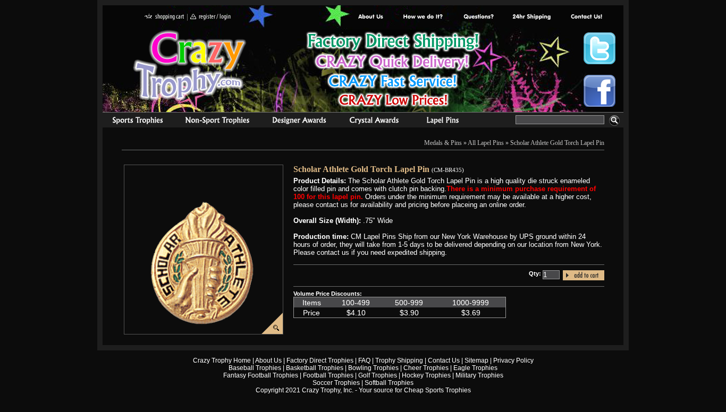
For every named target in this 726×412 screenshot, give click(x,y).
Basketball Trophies (314, 368)
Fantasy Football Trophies (260, 375)
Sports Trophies (133, 121)
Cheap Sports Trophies (437, 390)
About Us (371, 17)
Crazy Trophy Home (222, 360)
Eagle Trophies (475, 368)
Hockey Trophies (426, 375)
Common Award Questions (478, 17)
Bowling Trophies (373, 368)
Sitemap (476, 360)
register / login (210, 17)
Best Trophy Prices (393, 71)
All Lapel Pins (486, 143)
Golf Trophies (377, 375)
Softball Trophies (389, 383)
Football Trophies (328, 375)
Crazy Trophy (190, 65)
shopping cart (164, 17)
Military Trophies (479, 375)
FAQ (364, 360)
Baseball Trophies (255, 368)
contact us (586, 17)
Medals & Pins (445, 121)
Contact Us (444, 360)
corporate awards (299, 121)
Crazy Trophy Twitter (599, 48)
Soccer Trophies (336, 383)
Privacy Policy (513, 360)
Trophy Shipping (399, 360)
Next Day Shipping (531, 17)
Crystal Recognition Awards (374, 121)
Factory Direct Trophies (423, 17)
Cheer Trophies (426, 368)
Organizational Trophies (217, 121)
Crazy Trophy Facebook (599, 91)
